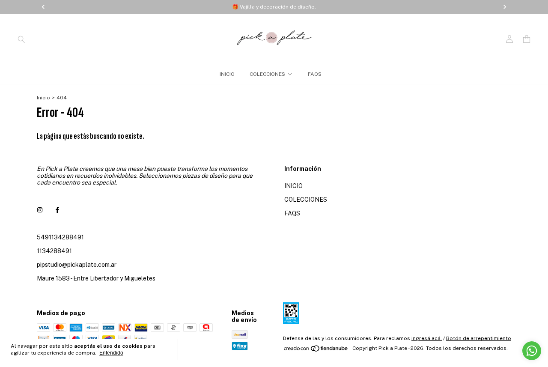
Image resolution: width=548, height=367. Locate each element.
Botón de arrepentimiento (478, 338)
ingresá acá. (426, 338)
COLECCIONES (267, 74)
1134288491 (54, 251)
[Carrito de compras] (526, 39)
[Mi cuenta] (509, 39)
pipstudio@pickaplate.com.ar (76, 264)
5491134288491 (60, 237)
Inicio (43, 98)
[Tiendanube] (316, 350)
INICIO (227, 74)
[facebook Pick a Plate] (57, 209)
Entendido (111, 353)
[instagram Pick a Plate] (40, 209)
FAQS (315, 74)
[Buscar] (21, 39)
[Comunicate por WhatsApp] (531, 350)
